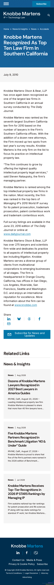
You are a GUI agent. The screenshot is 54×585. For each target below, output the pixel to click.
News (33, 29)
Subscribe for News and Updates (30, 334)
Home (6, 29)
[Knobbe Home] (27, 545)
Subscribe (41, 4)
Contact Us (18, 560)
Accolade (44, 29)
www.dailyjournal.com (17, 233)
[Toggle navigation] (6, 3)
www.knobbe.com (26, 305)
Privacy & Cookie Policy (22, 564)
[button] (49, 15)
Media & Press (34, 560)
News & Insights (20, 29)
